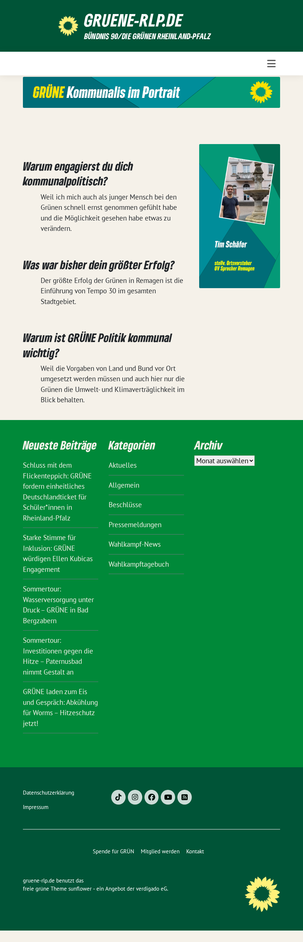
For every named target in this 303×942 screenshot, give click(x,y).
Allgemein (124, 485)
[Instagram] (135, 797)
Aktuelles (123, 465)
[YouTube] (168, 797)
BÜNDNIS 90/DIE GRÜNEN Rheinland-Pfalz (147, 36)
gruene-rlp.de (133, 20)
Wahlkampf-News (135, 544)
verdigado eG (151, 888)
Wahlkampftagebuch (139, 564)
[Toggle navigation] (271, 63)
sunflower (80, 888)
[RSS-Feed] (184, 797)
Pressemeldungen (135, 524)
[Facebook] (151, 797)
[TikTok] (118, 797)
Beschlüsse (125, 504)
